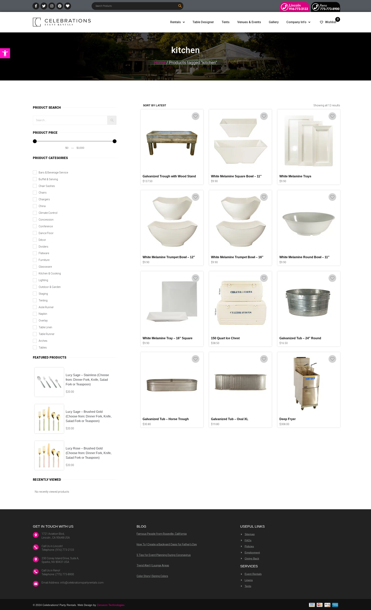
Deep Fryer (287, 419)
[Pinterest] (59, 6)
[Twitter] (43, 6)
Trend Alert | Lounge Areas (153, 565)
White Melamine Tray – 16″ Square (167, 338)
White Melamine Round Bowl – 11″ (304, 257)
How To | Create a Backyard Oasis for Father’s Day (167, 544)
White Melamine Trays (295, 176)
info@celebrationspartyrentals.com (82, 582)
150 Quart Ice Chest (225, 338)
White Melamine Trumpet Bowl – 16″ (237, 257)
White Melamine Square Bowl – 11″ (236, 176)
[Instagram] (51, 6)
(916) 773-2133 (64, 549)
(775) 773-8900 (64, 574)
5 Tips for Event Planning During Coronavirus (164, 555)
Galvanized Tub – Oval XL (229, 419)
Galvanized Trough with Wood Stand (169, 176)
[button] (5, 53)
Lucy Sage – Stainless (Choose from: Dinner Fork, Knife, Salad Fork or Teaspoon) (87, 379)
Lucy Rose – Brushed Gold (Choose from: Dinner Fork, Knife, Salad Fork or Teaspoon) (88, 453)
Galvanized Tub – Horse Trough (166, 419)
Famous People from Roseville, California (162, 533)
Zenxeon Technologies (110, 605)
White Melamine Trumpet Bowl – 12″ (169, 257)
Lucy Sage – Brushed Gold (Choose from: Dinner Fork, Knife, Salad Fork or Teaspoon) (88, 416)
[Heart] (67, 6)
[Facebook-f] (35, 6)
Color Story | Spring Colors (152, 576)
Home (159, 62)
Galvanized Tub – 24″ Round (300, 338)
